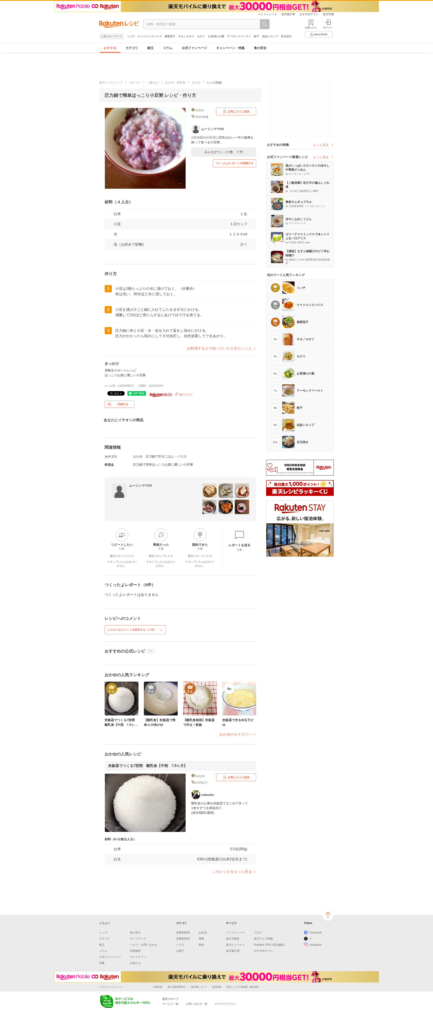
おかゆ (196, 82)
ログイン (328, 27)
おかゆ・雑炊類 (175, 82)
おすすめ (110, 48)
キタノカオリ (186, 36)
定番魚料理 (183, 938)
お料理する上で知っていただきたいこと (219, 348)
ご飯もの (153, 82)
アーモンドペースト (239, 36)
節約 (201, 944)
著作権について (199, 987)
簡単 (201, 938)
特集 (102, 963)
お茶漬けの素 (216, 36)
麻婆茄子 (170, 36)
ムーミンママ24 (140, 485)
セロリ (201, 36)
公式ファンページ (194, 48)
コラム (168, 48)
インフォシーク (267, 14)
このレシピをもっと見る (232, 871)
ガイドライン (138, 957)
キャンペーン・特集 (230, 48)
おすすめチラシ (308, 14)
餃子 (256, 36)
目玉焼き (286, 36)
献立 (150, 48)
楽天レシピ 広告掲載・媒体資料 (243, 987)
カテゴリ (132, 48)
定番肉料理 (183, 932)
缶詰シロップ (270, 36)
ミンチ (131, 36)
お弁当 (203, 932)
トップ (103, 932)
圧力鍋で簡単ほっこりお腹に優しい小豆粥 (163, 464)
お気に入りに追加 (238, 111)
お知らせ (135, 963)
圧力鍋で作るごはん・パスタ (166, 456)
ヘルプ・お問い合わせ (143, 944)
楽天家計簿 (288, 14)
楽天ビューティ (235, 944)
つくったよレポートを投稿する (234, 163)
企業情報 (157, 987)
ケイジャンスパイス (150, 36)
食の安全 (260, 48)
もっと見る (321, 144)
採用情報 (216, 987)
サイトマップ (138, 938)
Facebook (315, 932)
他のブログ (185, 394)
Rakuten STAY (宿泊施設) (269, 944)
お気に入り (311, 27)
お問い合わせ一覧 (196, 1003)
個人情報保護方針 (177, 987)
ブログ (258, 932)
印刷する (122, 404)
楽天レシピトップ (111, 82)
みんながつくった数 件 (224, 152)
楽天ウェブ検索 (263, 938)
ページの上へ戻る (328, 915)
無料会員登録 (320, 34)
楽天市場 (328, 14)
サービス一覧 (170, 1003)
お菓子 (180, 950)
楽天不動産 (233, 938)
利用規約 (135, 950)
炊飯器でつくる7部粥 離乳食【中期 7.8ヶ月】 (147, 766)
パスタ (180, 944)
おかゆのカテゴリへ (235, 734)
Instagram (315, 944)
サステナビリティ (225, 1003)
